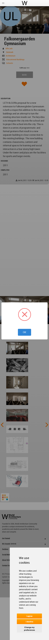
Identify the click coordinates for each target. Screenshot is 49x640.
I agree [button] (29, 616)
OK (24, 332)
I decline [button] (29, 622)
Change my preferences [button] (29, 628)
